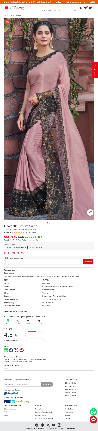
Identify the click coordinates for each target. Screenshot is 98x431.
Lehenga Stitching (71, 386)
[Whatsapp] (6, 350)
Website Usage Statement (44, 418)
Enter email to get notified (14, 258)
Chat (8, 323)
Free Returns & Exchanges (15, 311)
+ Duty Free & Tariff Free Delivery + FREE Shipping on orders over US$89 (65, 2)
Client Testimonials (10, 409)
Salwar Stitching (71, 393)
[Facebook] (11, 350)
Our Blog (68, 415)
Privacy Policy (39, 409)
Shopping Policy (40, 415)
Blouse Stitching (71, 383)
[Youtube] (53, 425)
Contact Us (69, 409)
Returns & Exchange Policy (44, 412)
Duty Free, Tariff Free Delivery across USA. (21, 240)
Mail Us (6, 415)
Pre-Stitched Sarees (72, 389)
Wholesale (69, 412)
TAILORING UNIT (72, 380)
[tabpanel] (49, 119)
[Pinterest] (22, 350)
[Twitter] (16, 350)
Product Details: (11, 270)
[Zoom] (49, 119)
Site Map (68, 418)
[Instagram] (59, 425)
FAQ (5, 412)
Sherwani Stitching (71, 396)
